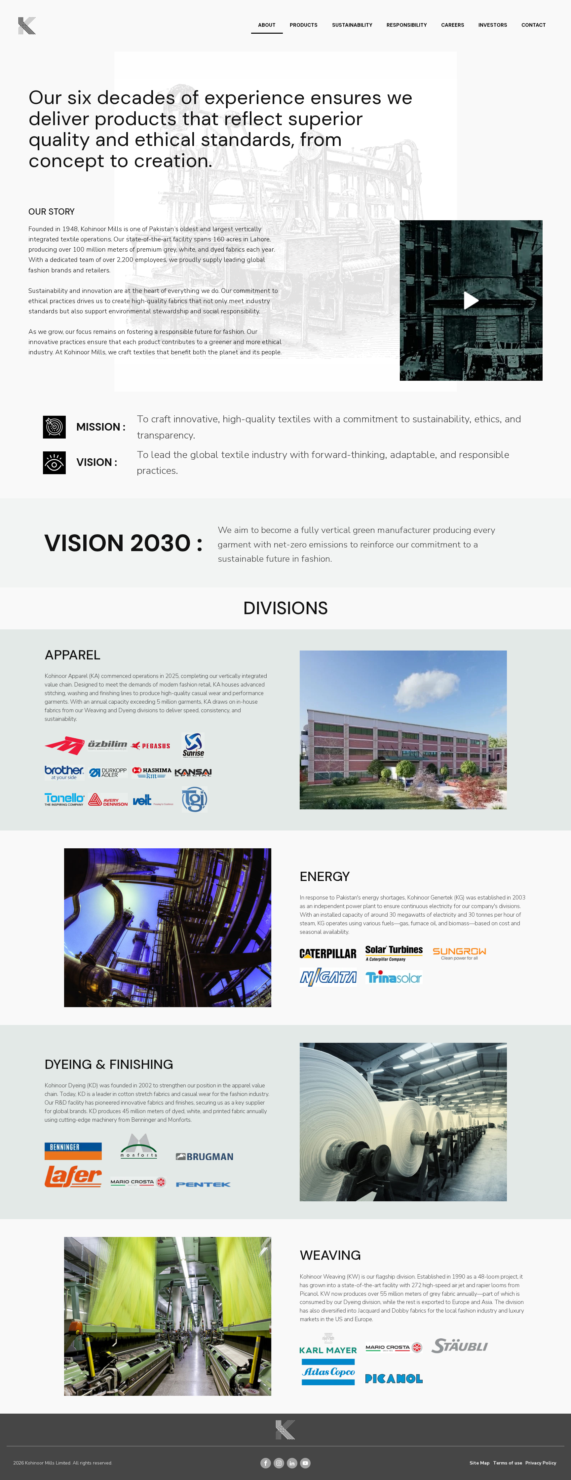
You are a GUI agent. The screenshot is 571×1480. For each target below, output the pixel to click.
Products (304, 25)
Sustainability (352, 25)
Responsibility (407, 25)
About (267, 25)
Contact (533, 25)
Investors (492, 25)
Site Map (480, 1463)
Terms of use (507, 1463)
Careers (452, 25)
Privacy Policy (540, 1463)
